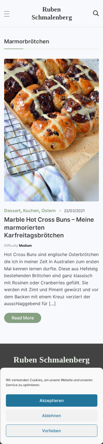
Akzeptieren (52, 400)
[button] (6, 13)
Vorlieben (51, 430)
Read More (23, 318)
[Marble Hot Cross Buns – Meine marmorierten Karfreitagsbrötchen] (51, 62)
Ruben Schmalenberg (51, 359)
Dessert (12, 210)
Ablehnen (51, 415)
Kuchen (31, 210)
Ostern (48, 210)
